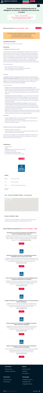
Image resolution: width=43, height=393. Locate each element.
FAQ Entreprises (25, 373)
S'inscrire (32, 1)
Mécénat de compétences (11, 391)
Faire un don (25, 2)
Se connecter (25, 1)
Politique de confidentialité (10, 371)
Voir (21, 243)
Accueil (16, 15)
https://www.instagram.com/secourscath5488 (14, 69)
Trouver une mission (23, 15)
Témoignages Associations (27, 379)
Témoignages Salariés (26, 381)
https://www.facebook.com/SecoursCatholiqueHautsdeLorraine (17, 68)
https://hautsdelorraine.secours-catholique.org (14, 66)
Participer (38, 28)
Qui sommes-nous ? (8, 369)
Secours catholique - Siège (26, 240)
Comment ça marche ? (26, 369)
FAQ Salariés (24, 371)
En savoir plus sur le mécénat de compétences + (21, 37)
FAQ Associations (6, 381)
